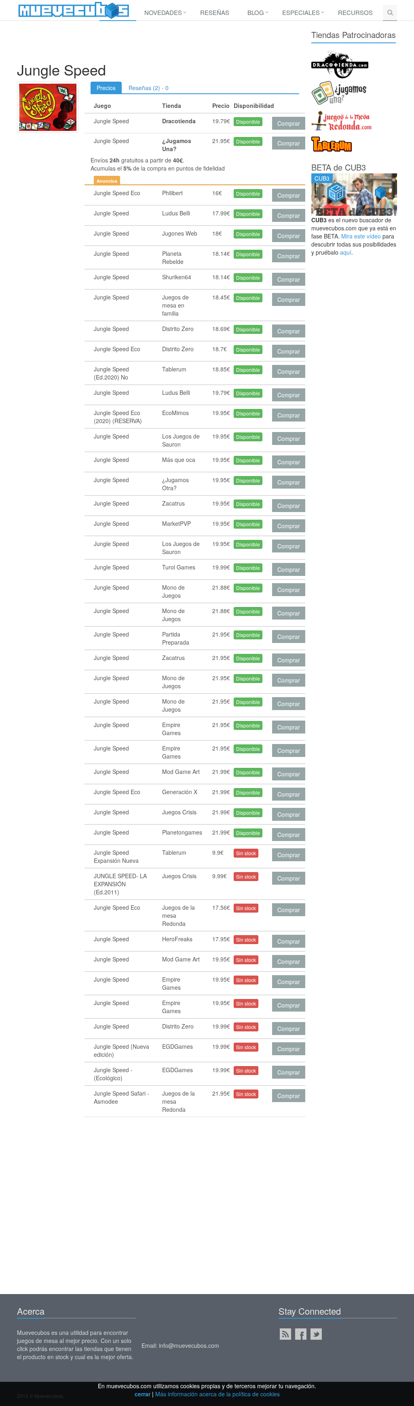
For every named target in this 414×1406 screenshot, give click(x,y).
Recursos (355, 12)
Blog (255, 12)
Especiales (301, 12)
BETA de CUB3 (338, 167)
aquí (345, 252)
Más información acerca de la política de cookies (217, 1394)
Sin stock (246, 853)
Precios (106, 88)
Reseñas (214, 12)
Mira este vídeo (361, 236)
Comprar (288, 123)
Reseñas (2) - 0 (149, 88)
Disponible (248, 121)
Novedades (163, 12)
